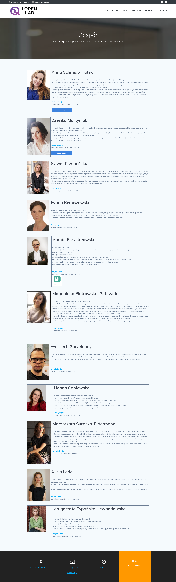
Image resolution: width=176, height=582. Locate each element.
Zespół (124, 10)
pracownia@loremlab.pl (42, 2)
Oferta (114, 10)
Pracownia (136, 10)
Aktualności (149, 10)
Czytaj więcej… (57, 145)
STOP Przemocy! (104, 568)
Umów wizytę (72, 573)
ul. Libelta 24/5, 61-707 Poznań (20, 2)
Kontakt (162, 10)
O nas (105, 10)
